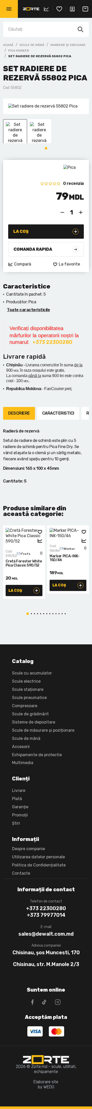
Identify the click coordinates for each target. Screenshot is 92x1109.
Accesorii (21, 746)
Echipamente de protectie (37, 754)
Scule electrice (26, 681)
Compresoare (24, 705)
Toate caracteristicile (28, 309)
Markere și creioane (68, 45)
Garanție (20, 806)
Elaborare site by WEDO (45, 1084)
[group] (46, 106)
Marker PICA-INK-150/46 (64, 558)
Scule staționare (27, 689)
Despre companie (28, 848)
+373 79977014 (46, 915)
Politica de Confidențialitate (39, 865)
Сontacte (21, 873)
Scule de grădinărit (30, 714)
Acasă (8, 45)
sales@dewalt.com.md (46, 934)
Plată (17, 798)
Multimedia (22, 762)
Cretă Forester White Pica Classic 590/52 (24, 563)
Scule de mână (31, 45)
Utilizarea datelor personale (38, 856)
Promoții (20, 815)
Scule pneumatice (29, 697)
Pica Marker (18, 50)
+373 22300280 (46, 908)
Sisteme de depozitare (33, 722)
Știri (16, 823)
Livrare (18, 790)
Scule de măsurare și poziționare (43, 730)
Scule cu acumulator (32, 673)
